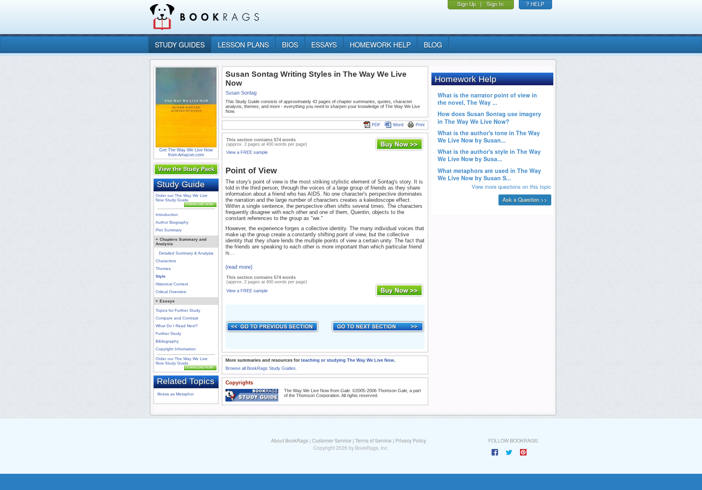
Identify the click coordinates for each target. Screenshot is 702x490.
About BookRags (289, 440)
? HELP (535, 4)
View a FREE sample (247, 152)
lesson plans (243, 44)
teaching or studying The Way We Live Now (347, 360)
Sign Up (466, 4)
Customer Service (331, 440)
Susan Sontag (241, 93)
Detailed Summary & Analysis (186, 253)
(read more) (238, 267)
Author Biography (172, 222)
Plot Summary (169, 230)
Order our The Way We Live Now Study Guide (182, 197)
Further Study (168, 333)
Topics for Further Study (178, 310)
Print (420, 124)
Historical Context (172, 284)
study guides (180, 44)
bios (290, 44)
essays (324, 44)
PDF (376, 124)
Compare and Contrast (177, 318)
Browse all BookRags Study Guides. (261, 368)
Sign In (495, 4)
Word (398, 124)
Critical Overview (171, 291)
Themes (163, 268)
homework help (380, 44)
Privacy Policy (410, 440)
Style (161, 276)
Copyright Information (176, 349)
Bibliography (167, 341)
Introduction (167, 214)
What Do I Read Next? (177, 326)
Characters (166, 261)
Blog (433, 44)
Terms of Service (373, 440)
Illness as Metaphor (175, 394)
